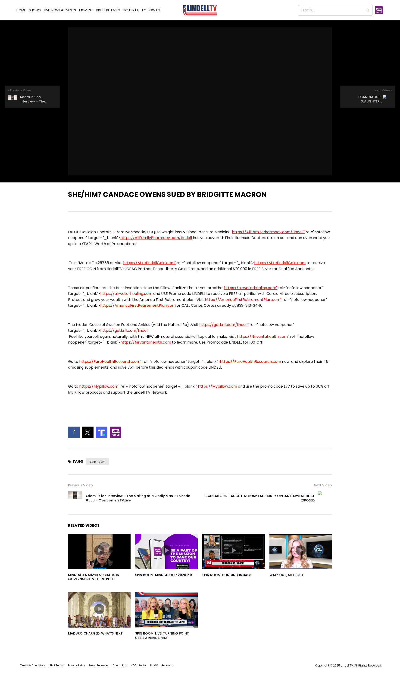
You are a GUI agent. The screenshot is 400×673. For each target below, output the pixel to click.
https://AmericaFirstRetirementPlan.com (138, 305)
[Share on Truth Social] (101, 432)
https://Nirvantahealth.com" (263, 336)
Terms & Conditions (33, 665)
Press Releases (108, 10)
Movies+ (86, 10)
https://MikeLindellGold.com (280, 262)
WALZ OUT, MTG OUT (286, 575)
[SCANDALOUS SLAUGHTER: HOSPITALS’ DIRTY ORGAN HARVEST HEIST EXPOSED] (325, 498)
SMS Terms (57, 665)
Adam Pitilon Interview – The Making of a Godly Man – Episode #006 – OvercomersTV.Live (137, 498)
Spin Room (97, 462)
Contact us (119, 665)
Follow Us (151, 10)
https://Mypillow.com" (99, 386)
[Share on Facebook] (74, 432)
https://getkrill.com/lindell (124, 330)
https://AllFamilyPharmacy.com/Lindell (156, 237)
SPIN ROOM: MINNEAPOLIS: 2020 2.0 (163, 575)
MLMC (154, 665)
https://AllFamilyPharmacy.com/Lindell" (268, 232)
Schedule (131, 10)
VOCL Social (139, 665)
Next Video (323, 485)
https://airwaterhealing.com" (250, 287)
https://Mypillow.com (217, 386)
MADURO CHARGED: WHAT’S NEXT (95, 633)
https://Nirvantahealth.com (145, 342)
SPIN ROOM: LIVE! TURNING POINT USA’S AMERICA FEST (162, 635)
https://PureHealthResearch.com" (110, 361)
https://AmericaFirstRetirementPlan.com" (243, 299)
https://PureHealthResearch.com (250, 361)
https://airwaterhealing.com (126, 293)
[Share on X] (88, 432)
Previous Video (80, 485)
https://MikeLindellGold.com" (149, 262)
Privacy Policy (76, 665)
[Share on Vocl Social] (115, 432)
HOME (21, 10)
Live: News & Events (60, 10)
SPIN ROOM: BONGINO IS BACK (227, 575)
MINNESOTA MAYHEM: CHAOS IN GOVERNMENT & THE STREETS (93, 577)
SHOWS (35, 10)
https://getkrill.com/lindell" (224, 324)
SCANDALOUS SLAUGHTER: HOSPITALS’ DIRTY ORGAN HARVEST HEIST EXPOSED (260, 498)
